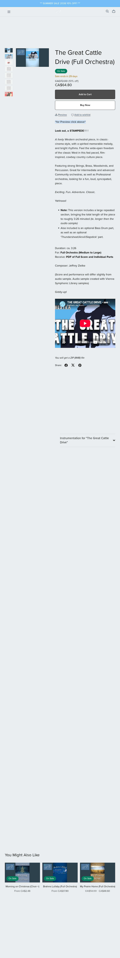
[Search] (107, 11)
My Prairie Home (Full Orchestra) (97, 886)
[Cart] (115, 11)
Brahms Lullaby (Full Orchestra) (60, 886)
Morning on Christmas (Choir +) (22, 886)
